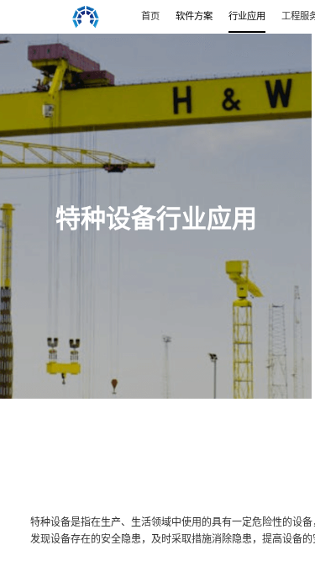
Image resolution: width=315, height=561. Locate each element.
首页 (150, 16)
